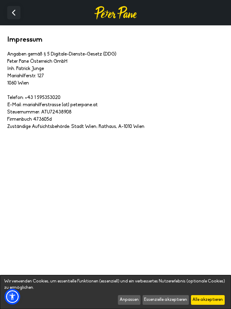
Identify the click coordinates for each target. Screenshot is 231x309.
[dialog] (115, 292)
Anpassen (129, 300)
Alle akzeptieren (207, 300)
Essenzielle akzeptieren (165, 300)
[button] (12, 296)
